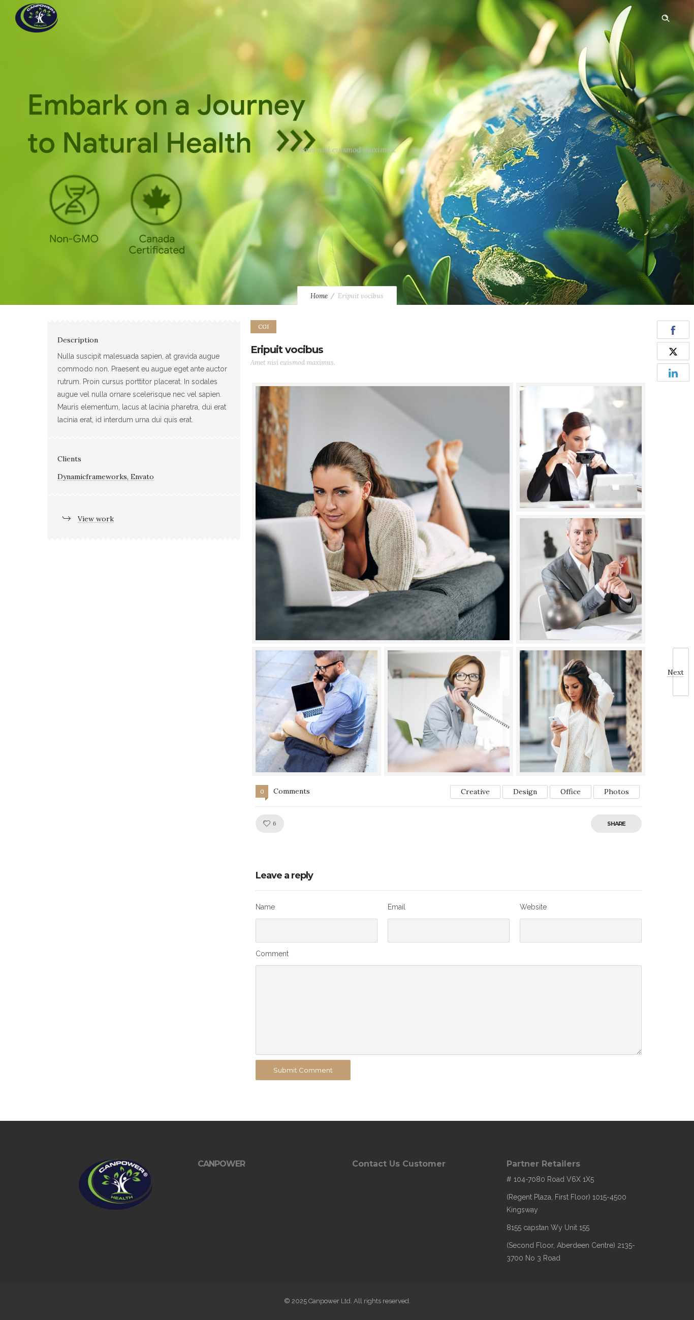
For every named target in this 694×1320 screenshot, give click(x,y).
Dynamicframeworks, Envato (105, 476)
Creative (475, 791)
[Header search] (665, 18)
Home (319, 296)
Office (570, 791)
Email (396, 907)
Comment (272, 954)
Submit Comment (303, 1070)
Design (525, 791)
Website (533, 907)
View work (96, 518)
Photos (616, 791)
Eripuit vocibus (286, 349)
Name (265, 907)
